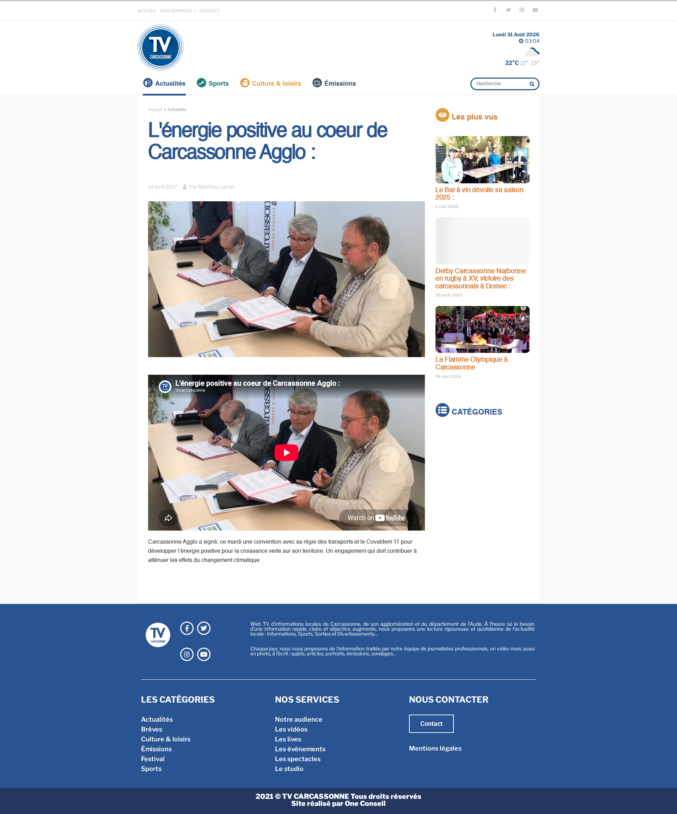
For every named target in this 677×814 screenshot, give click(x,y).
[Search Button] (532, 84)
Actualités (170, 84)
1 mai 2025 (446, 206)
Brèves (446, 445)
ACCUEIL (147, 11)
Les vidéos (291, 729)
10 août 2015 (448, 295)
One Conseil (365, 803)
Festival (447, 475)
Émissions (340, 84)
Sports (219, 84)
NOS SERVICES (176, 11)
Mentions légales (435, 748)
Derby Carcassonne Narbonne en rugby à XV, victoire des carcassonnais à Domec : (480, 279)
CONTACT (210, 11)
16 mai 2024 (448, 376)
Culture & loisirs (276, 84)
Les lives (288, 739)
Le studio (289, 768)
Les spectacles (298, 759)
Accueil (155, 110)
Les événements (300, 749)
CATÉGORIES (476, 412)
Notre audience (299, 719)
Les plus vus (474, 117)
